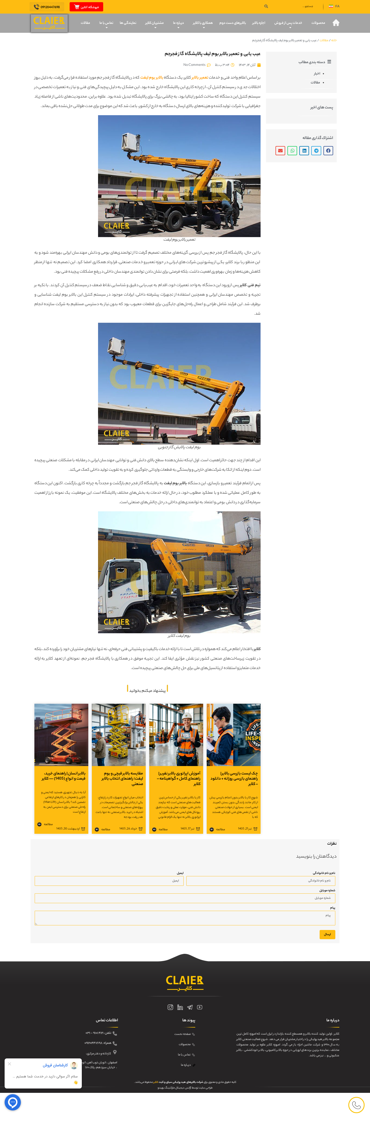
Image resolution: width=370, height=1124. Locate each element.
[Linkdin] (180, 1007)
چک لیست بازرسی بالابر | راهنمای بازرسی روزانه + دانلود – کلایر (234, 779)
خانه (334, 40)
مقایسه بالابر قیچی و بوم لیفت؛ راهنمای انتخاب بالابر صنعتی (122, 779)
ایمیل (180, 873)
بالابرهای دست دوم (232, 23)
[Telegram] (190, 1007)
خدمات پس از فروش (288, 23)
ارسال (327, 934)
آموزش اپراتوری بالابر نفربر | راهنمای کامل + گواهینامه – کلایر (178, 779)
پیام (332, 908)
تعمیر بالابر (200, 78)
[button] (334, 7)
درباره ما (178, 23)
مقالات (85, 23)
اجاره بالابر (258, 23)
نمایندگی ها (128, 23)
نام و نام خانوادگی (324, 873)
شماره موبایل (327, 890)
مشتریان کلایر (154, 23)
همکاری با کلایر (203, 23)
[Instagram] (170, 1007)
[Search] (266, 7)
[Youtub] (200, 1007)
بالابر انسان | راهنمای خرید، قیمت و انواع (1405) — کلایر (64, 776)
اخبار (317, 74)
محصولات (318, 23)
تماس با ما (106, 23)
